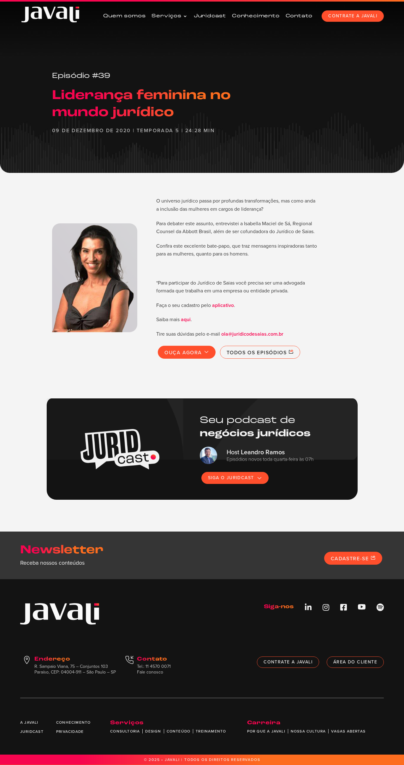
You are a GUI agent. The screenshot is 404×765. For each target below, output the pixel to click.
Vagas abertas (348, 731)
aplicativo (223, 305)
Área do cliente (355, 662)
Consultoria (125, 731)
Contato (299, 16)
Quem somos (124, 16)
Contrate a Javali (352, 16)
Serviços (166, 16)
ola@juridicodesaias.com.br (252, 334)
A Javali (29, 722)
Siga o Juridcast (231, 477)
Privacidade (70, 731)
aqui (186, 319)
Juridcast (210, 16)
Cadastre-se (351, 558)
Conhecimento (256, 16)
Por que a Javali (266, 731)
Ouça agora (184, 352)
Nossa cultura (308, 731)
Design (153, 731)
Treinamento (211, 731)
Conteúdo (179, 731)
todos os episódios (257, 352)
